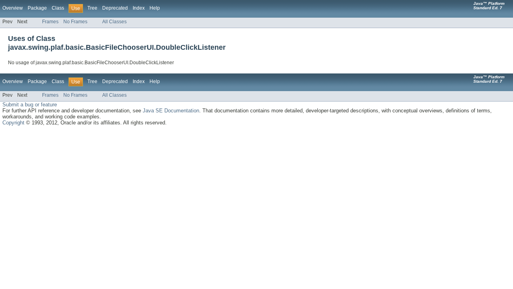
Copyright (13, 123)
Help (154, 8)
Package (37, 8)
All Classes (114, 21)
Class (58, 8)
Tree (92, 8)
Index (139, 8)
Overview (12, 8)
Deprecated (115, 8)
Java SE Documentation (171, 111)
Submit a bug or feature (29, 105)
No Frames (75, 21)
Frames (50, 21)
